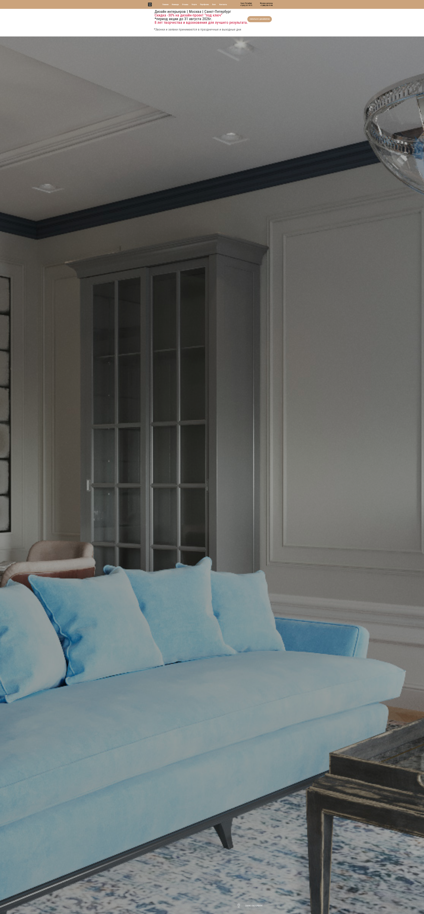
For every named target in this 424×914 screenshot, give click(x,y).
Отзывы (185, 4)
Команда (175, 4)
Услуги (194, 4)
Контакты (223, 4)
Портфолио (204, 4)
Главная (165, 4)
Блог (214, 4)
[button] (259, 19)
